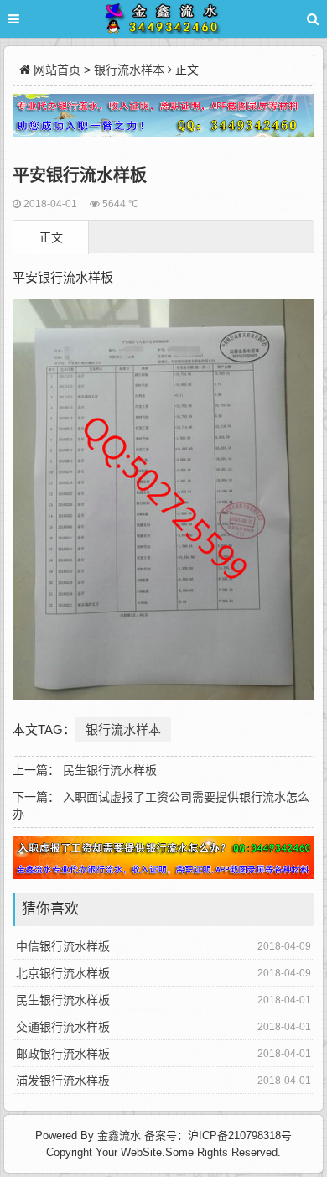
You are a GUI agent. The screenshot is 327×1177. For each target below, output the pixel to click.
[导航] (29, 19)
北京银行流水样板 (63, 973)
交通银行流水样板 (63, 1027)
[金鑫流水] (163, 21)
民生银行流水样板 (110, 770)
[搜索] (312, 19)
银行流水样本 (129, 69)
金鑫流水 (119, 1135)
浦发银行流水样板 (63, 1080)
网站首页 (57, 69)
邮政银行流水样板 (63, 1053)
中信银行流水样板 (63, 946)
